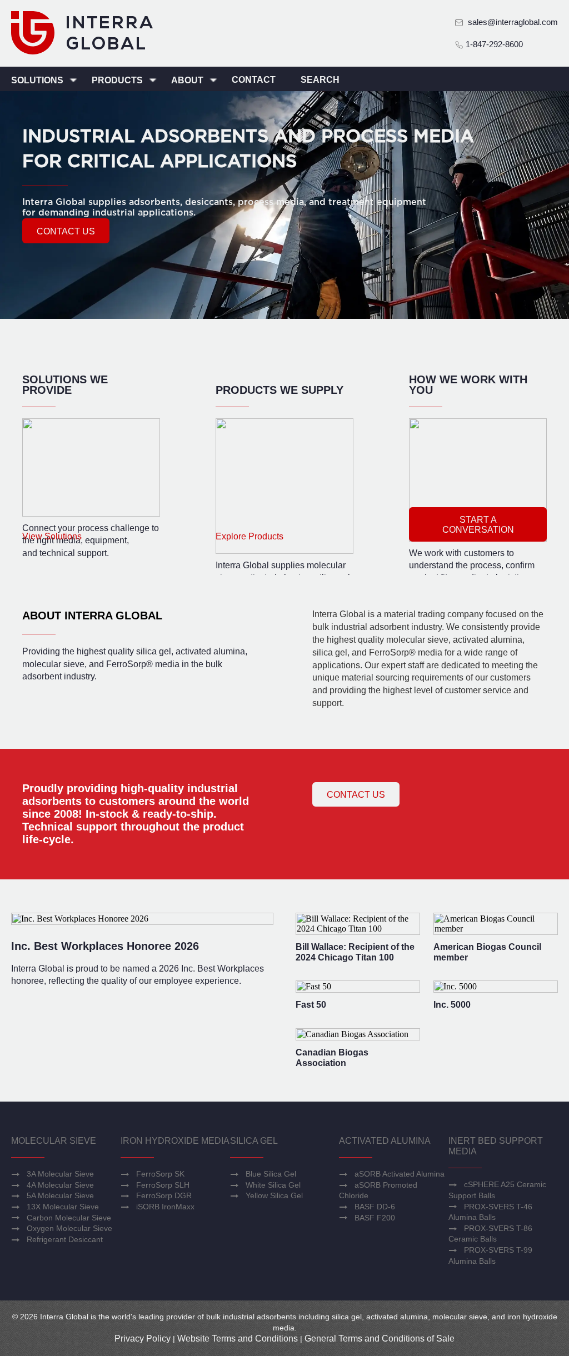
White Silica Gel (273, 1184)
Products (118, 80)
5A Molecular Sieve (60, 1195)
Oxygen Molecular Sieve (69, 1228)
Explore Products (249, 536)
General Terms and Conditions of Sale (380, 1338)
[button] (65, 230)
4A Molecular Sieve (60, 1184)
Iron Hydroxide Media (175, 1140)
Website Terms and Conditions (237, 1338)
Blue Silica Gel (271, 1173)
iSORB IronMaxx (165, 1206)
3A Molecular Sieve (60, 1173)
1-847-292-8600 (493, 44)
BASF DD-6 (375, 1206)
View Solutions (52, 536)
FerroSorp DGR (164, 1195)
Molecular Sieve (53, 1140)
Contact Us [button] (356, 794)
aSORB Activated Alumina (400, 1173)
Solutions (38, 80)
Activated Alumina (385, 1140)
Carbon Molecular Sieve (69, 1217)
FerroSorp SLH (162, 1184)
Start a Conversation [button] (478, 524)
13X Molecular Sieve (63, 1206)
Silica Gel (254, 1140)
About (188, 80)
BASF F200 (375, 1217)
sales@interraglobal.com (513, 22)
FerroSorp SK (160, 1173)
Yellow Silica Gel (274, 1195)
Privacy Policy (142, 1338)
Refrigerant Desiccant (65, 1239)
